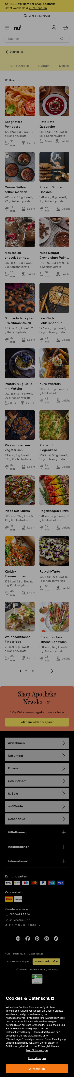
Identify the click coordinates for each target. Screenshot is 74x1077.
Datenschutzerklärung (18, 1032)
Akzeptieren (37, 1069)
